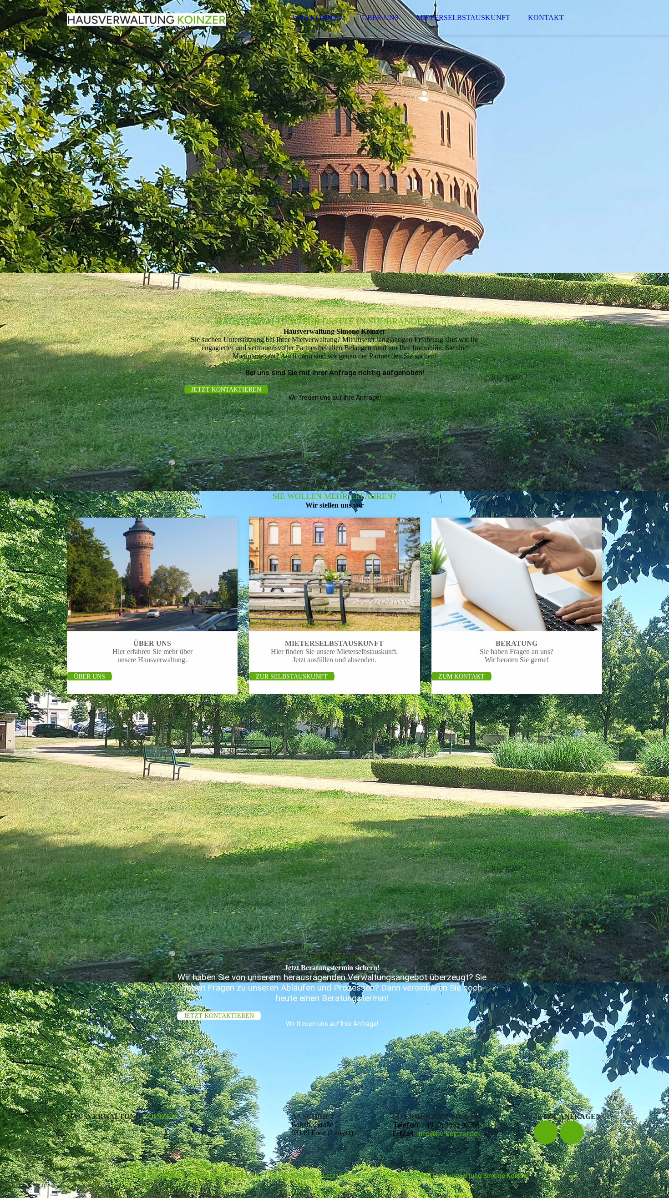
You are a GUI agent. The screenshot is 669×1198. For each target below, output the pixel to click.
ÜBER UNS (380, 17)
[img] (146, 32)
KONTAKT (546, 17)
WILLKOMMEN (318, 17)
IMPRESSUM (243, 1175)
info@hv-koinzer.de (447, 1133)
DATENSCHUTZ (292, 1175)
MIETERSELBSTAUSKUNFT (463, 17)
